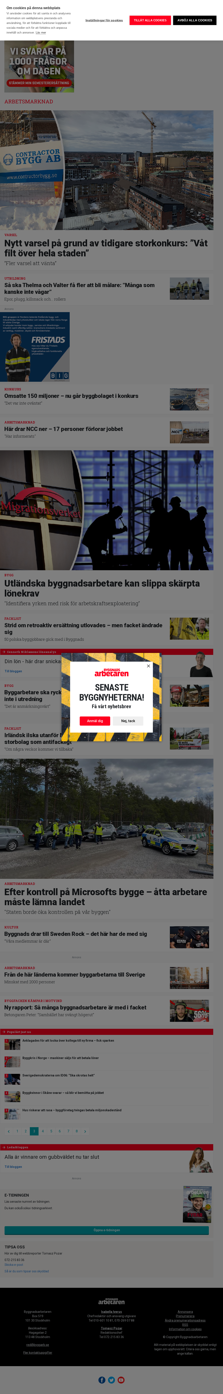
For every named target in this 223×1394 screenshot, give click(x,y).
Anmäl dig (95, 721)
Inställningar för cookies (104, 20)
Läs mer (41, 32)
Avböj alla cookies (194, 20)
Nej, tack (128, 721)
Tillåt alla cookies (150, 20)
